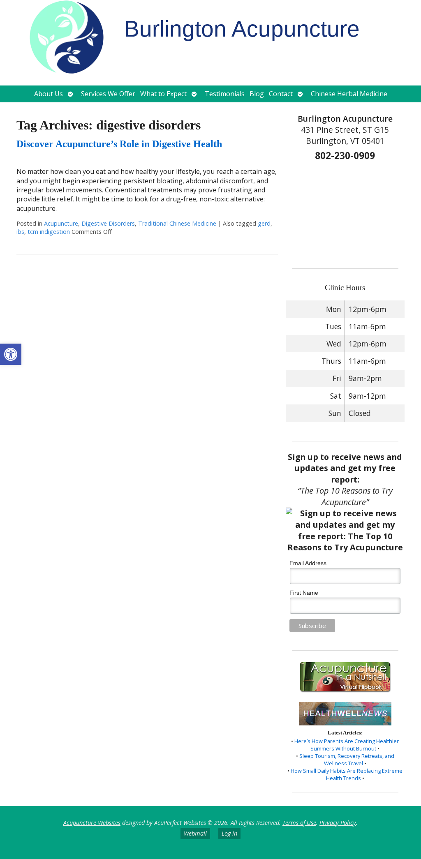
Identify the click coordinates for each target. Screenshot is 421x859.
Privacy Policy (337, 823)
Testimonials (225, 93)
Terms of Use (299, 823)
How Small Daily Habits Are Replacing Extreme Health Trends (346, 774)
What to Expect (163, 93)
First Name (303, 592)
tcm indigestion (49, 232)
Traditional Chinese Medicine (177, 223)
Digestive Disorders (108, 223)
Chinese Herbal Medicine (349, 93)
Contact (281, 93)
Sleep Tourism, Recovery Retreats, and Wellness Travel (346, 759)
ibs (20, 232)
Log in (229, 833)
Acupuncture (61, 223)
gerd (264, 223)
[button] (10, 354)
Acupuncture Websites (91, 823)
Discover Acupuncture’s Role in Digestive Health (119, 144)
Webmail (195, 833)
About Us (48, 93)
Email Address (307, 563)
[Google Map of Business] (345, 212)
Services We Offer (108, 93)
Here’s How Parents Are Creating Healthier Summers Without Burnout (346, 744)
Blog (257, 93)
